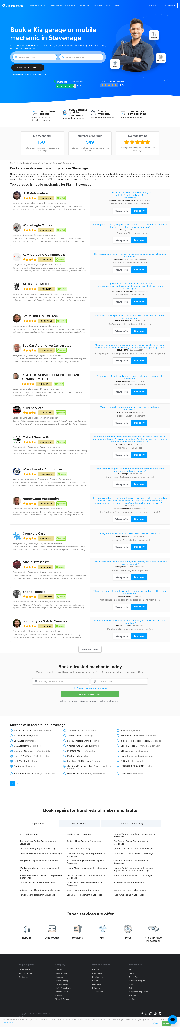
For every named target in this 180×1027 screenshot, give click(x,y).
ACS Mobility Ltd (75, 730)
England (36, 163)
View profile (121, 211)
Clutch (132, 984)
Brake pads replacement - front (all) (137, 477)
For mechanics (61, 984)
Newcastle (96, 984)
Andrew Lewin (74, 735)
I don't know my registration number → (29, 74)
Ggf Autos (19, 766)
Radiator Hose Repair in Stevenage (84, 841)
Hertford (95, 745)
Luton (35, 735)
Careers (58, 995)
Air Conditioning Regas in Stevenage (38, 848)
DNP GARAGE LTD (76, 751)
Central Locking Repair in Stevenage (38, 882)
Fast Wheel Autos (22, 761)
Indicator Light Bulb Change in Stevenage (40, 890)
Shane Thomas (34, 592)
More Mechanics (90, 649)
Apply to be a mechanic (63, 5)
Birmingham (97, 977)
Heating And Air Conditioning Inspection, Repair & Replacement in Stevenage (133, 869)
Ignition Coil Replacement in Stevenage (133, 848)
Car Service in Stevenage (79, 834)
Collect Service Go (36, 437)
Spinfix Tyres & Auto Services (45, 621)
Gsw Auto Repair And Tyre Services (84, 766)
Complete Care (34, 533)
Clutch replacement (137, 233)
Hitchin (124, 567)
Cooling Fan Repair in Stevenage (129, 890)
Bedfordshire (98, 773)
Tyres (128, 937)
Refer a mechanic (63, 988)
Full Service (136, 447)
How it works (24, 970)
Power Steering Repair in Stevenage (37, 894)
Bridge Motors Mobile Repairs (134, 740)
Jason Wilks (126, 773)
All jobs (132, 999)
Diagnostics (52, 937)
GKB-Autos (125, 761)
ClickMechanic (16, 163)
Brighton (96, 988)
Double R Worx (74, 756)
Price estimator (61, 992)
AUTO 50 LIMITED (37, 284)
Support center (25, 973)
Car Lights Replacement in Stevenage (85, 894)
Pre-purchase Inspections (153, 939)
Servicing (77, 937)
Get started (169, 6)
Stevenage (57, 163)
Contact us (23, 977)
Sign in (153, 6)
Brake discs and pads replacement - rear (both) (137, 512)
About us (59, 970)
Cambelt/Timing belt (137, 981)
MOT (103, 937)
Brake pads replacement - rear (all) (136, 629)
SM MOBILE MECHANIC (41, 316)
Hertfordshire (46, 163)
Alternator (133, 995)
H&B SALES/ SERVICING (132, 766)
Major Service (137, 294)
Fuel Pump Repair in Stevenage (128, 894)
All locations (97, 992)
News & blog (61, 973)
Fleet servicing (61, 981)
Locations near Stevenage (131, 823)
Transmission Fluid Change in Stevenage (133, 853)
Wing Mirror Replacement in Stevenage (39, 860)
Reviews (76, 81)
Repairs (27, 937)
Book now (139, 210)
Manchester (97, 973)
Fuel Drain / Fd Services (79, 761)
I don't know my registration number (90, 688)
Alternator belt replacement (136, 540)
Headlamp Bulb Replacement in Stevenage (41, 853)
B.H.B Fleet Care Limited (132, 735)
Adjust (156, 1023)
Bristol (95, 981)
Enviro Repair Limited (130, 756)
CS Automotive (21, 745)
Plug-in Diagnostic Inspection (137, 324)
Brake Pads (134, 977)
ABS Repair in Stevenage (79, 848)
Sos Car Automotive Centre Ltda (47, 345)
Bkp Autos (19, 740)
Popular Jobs (38, 823)
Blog (117, 5)
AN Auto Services (22, 735)
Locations (27, 163)
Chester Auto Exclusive (78, 745)
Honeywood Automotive (41, 499)
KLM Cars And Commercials (44, 254)
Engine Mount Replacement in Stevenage (87, 868)
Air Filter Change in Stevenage (128, 882)
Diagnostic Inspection (136, 262)
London (95, 970)
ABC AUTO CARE (36, 562)
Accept (166, 1023)
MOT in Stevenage (29, 834)
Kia (112, 203)
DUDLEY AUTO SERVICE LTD (28, 756)
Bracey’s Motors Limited (79, 740)
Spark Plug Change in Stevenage (83, 890)
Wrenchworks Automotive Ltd (45, 469)
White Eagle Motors (37, 225)
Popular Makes (79, 823)
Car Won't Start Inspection (136, 203)
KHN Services (33, 408)
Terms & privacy (62, 999)
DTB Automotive (35, 193)
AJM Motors (126, 730)
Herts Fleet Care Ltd (23, 773)
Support (84, 5)
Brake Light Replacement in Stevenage (132, 875)
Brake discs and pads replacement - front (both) (137, 599)
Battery (132, 988)
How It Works (37, 5)
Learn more (8, 1022)
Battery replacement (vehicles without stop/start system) (137, 353)
